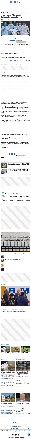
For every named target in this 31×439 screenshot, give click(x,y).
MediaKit (19, 431)
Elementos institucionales (27, 430)
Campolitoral (3, 425)
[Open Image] (2, 22)
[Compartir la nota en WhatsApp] (13, 40)
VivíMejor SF (27, 425)
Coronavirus (7, 157)
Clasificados (12, 425)
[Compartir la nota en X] (11, 40)
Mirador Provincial (22, 425)
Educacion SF (19, 426)
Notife (16, 426)
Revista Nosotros (8, 425)
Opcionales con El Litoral (14, 431)
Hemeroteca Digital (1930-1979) (4, 430)
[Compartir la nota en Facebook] (9, 40)
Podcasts (19, 425)
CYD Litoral (15, 425)
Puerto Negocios (12, 426)
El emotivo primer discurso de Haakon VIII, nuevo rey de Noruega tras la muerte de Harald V (16, 196)
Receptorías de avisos (12, 430)
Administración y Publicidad (19, 430)
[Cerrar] (25, 41)
